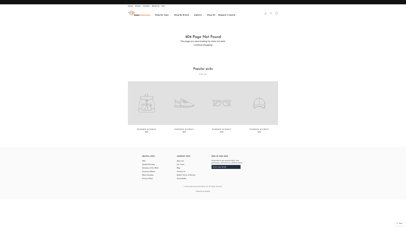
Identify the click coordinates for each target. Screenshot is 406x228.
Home (130, 6)
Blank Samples (148, 175)
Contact (146, 6)
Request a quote (226, 15)
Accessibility (181, 178)
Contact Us (181, 171)
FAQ (163, 6)
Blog (178, 168)
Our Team (180, 164)
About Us (155, 6)
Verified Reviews (148, 164)
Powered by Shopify (203, 191)
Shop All (211, 15)
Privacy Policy (147, 178)
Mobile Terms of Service (186, 175)
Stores (138, 6)
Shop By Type (162, 15)
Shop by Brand (181, 15)
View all (203, 74)
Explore (198, 15)
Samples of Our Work (150, 168)
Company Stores (148, 171)
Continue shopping (203, 45)
